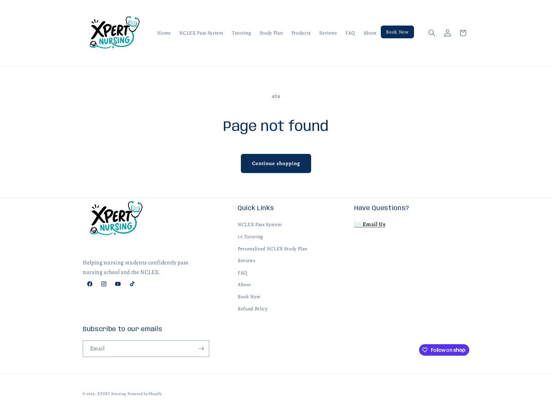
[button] (432, 33)
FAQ (242, 272)
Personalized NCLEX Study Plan (272, 248)
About (244, 284)
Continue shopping (276, 163)
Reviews (247, 260)
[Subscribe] (201, 348)
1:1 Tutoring (250, 236)
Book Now (249, 296)
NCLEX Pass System (260, 224)
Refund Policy (253, 308)
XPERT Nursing (111, 393)
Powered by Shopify (144, 393)
